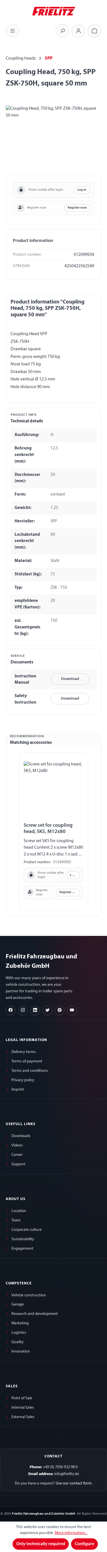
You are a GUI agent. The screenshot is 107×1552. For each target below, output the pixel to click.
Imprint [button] (17, 1089)
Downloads (21, 1136)
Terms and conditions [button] (29, 1071)
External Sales (23, 1417)
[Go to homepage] (53, 10)
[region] (53, 137)
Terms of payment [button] (26, 1061)
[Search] (62, 30)
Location (18, 1211)
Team (16, 1220)
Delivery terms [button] (23, 1052)
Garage (17, 1304)
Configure (84, 1544)
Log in (81, 190)
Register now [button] (77, 207)
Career (17, 1155)
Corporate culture (26, 1230)
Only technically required (40, 1544)
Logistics (18, 1333)
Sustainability (22, 1239)
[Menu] (12, 30)
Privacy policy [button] (22, 1080)
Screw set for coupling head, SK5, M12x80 (48, 828)
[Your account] (78, 30)
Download (70, 679)
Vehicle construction (28, 1295)
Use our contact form (74, 1483)
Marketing (20, 1323)
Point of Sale (21, 1398)
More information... (71, 1533)
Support (18, 1164)
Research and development (34, 1314)
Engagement (22, 1249)
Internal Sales (22, 1408)
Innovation (20, 1351)
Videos (17, 1145)
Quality (17, 1342)
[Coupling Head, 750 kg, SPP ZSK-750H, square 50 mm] (53, 137)
